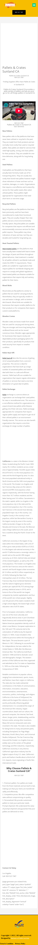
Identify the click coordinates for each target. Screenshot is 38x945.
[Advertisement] (19, 46)
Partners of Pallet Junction (20, 938)
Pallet (4, 395)
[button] (34, 5)
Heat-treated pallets (9, 249)
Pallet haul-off (7, 358)
